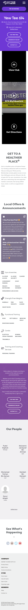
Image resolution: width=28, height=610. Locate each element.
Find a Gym (4, 576)
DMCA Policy (4, 567)
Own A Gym (4, 581)
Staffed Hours (14, 29)
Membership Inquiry (14, 39)
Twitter (16, 543)
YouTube (17, 598)
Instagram (12, 543)
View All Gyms (5, 578)
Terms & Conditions (6, 570)
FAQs (2, 590)
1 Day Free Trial (14, 34)
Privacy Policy (4, 564)
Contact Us (13, 45)
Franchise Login (5, 584)
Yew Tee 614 (14, 18)
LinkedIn (24, 598)
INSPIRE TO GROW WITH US (8, 561)
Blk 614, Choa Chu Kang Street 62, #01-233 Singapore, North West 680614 (14, 23)
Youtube (20, 543)
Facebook (7, 543)
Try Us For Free (14, 8)
